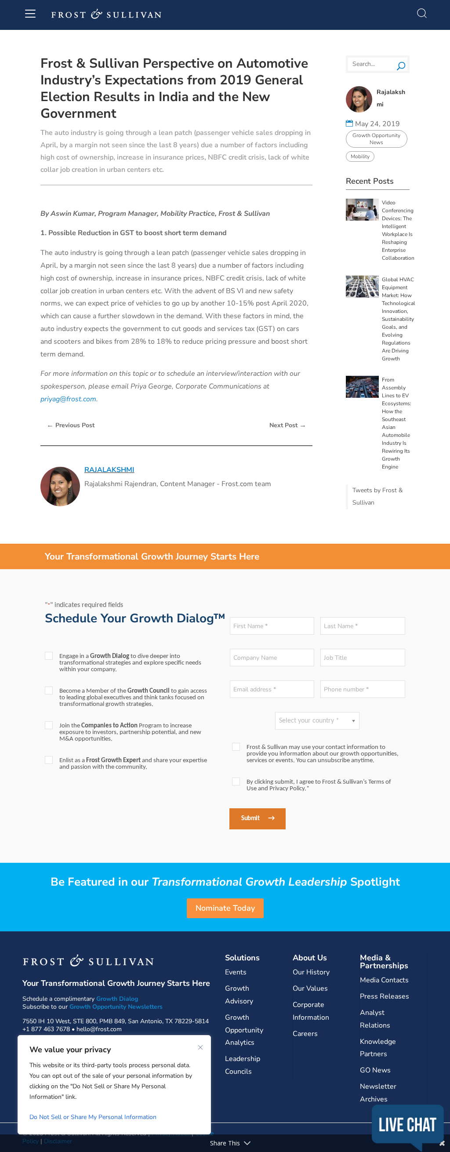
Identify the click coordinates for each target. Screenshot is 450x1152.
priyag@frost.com (68, 399)
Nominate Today (225, 908)
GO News (375, 1070)
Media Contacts (384, 980)
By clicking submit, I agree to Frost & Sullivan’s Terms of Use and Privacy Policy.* (319, 785)
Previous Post (70, 425)
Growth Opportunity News (376, 139)
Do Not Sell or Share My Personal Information (92, 1117)
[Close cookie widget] (200, 1047)
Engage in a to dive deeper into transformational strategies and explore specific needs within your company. (130, 663)
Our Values (310, 988)
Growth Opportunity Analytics (244, 1030)
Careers (305, 1034)
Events (236, 972)
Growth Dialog (117, 999)
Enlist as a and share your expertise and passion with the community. (133, 763)
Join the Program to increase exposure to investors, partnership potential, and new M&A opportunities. (130, 732)
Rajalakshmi (109, 470)
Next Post (287, 425)
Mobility (360, 156)
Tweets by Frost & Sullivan (377, 496)
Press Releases (384, 996)
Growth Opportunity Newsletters (116, 1007)
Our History (311, 972)
